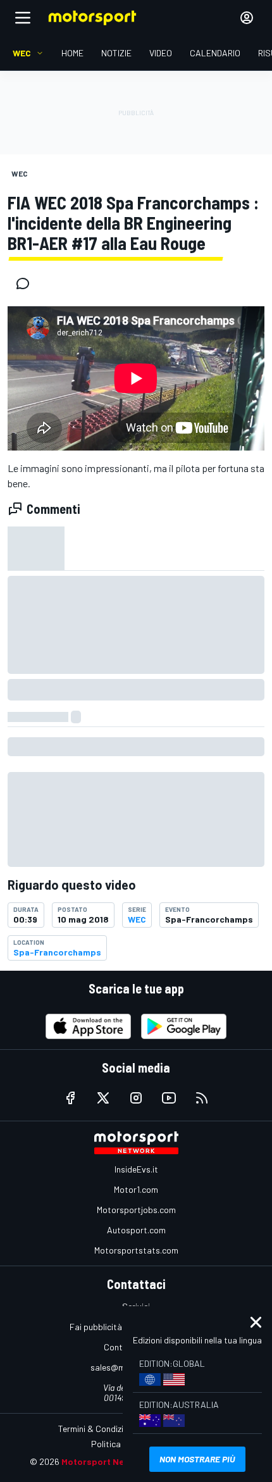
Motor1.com (136, 1189)
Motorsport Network (105, 1461)
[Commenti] (27, 283)
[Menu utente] (246, 17)
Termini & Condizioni (96, 1428)
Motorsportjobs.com (136, 1209)
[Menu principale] (23, 18)
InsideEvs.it (136, 1169)
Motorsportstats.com (136, 1250)
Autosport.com (136, 1229)
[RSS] (201, 1098)
